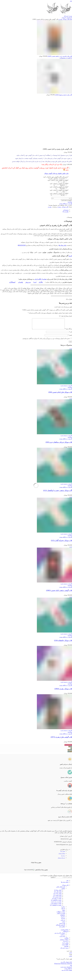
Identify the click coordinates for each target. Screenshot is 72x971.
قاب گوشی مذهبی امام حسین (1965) (59, 590)
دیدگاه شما (68, 329)
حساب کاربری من (59, 933)
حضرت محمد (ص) (56, 903)
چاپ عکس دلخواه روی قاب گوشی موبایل (56, 173)
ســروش (28, 282)
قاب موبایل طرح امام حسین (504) (60, 392)
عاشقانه (62, 915)
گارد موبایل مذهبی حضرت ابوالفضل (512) (57, 490)
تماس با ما (62, 851)
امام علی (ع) (57, 891)
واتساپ (70, 750)
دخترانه (63, 916)
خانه (70, 19)
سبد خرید (62, 936)
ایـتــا (34, 282)
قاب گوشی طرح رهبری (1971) (61, 737)
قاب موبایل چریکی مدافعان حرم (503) (59, 442)
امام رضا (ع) (57, 890)
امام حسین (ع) (57, 896)
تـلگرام (41, 282)
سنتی (63, 921)
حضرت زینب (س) (56, 901)
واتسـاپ (20, 282)
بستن (70, 952)
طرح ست (62, 923)
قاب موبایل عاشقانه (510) (63, 640)
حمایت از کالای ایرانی (40, 279)
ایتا (71, 748)
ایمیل (70, 335)
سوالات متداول (61, 853)
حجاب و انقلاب (60, 911)
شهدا (63, 910)
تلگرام (70, 746)
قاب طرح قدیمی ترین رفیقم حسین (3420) (59, 56)
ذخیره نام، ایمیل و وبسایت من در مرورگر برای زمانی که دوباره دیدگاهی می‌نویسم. (46, 338)
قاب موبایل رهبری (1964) (63, 689)
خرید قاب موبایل (61, 857)
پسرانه (63, 918)
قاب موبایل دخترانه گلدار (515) (61, 540)
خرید (70, 256)
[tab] (34, 210)
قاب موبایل (65, 19)
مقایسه (66, 946)
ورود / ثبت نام (64, 948)
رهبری (60, 19)
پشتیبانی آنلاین (68, 745)
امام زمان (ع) (57, 893)
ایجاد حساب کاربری (66, 962)
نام (70, 332)
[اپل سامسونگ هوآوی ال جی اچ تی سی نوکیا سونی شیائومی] (61, 182)
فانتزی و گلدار (61, 913)
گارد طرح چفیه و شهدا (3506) (63, 95)
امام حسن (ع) (57, 895)
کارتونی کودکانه (60, 925)
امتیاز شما (69, 316)
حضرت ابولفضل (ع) (55, 905)
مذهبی (63, 888)
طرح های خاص (60, 886)
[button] (66, 385)
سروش (70, 751)
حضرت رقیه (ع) (56, 898)
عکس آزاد (62, 926)
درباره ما (63, 855)
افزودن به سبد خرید (66, 200)
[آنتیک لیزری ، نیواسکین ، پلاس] (56, 178)
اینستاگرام (12, 282)
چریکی (63, 908)
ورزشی (63, 920)
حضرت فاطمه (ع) (56, 900)
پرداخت (63, 934)
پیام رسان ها (62, 245)
